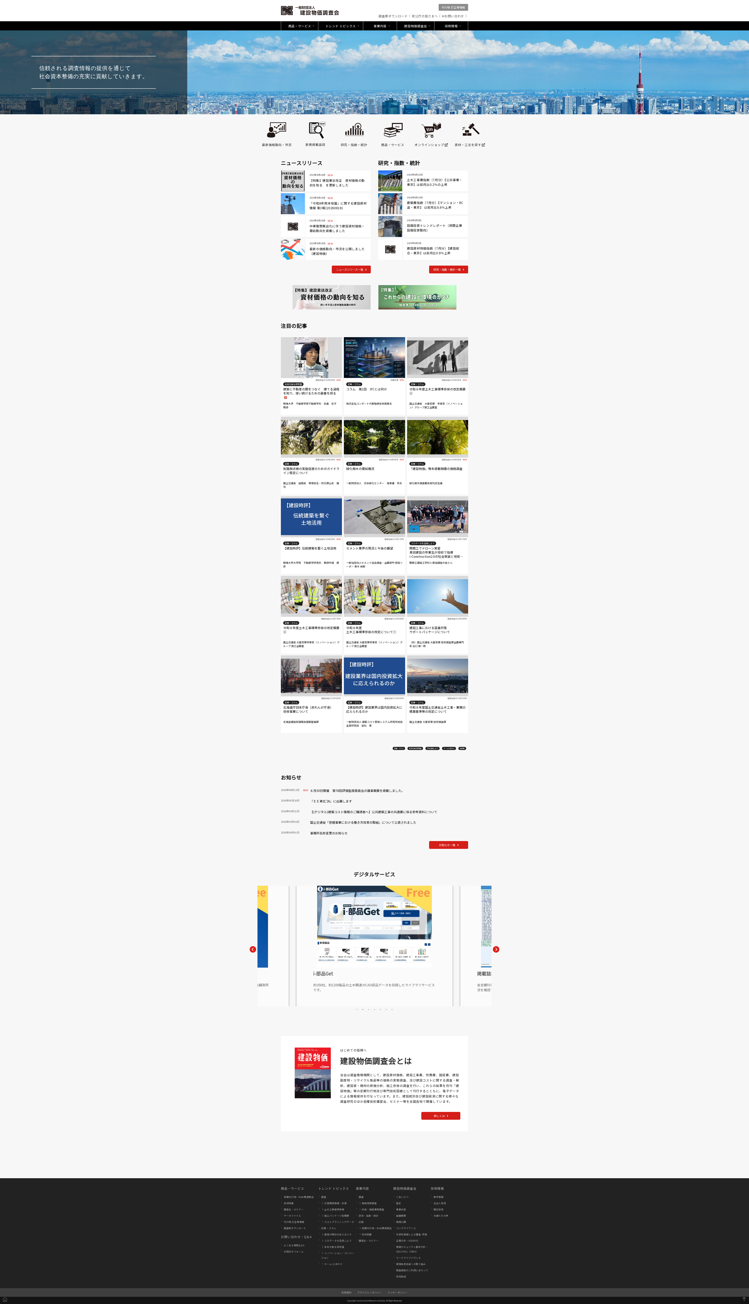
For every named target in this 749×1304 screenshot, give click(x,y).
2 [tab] (363, 1009)
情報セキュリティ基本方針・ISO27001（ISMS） (412, 1249)
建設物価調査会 (404, 1188)
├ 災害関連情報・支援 (334, 1203)
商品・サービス (292, 1188)
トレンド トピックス (333, 1188)
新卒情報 (439, 1197)
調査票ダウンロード (393, 16)
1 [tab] (357, 1009)
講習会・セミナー (294, 1209)
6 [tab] (386, 1009)
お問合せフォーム (294, 1251)
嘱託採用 (439, 1209)
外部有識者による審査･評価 (411, 1234)
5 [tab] (380, 1009)
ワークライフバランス (408, 1257)
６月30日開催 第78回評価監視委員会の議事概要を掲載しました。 (357, 790)
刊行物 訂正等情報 (453, 7)
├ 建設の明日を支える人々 (336, 1234)
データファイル (292, 1215)
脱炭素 (462, 748)
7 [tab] (392, 1009)
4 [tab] (374, 1009)
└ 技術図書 (365, 1234)
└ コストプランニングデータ (337, 1221)
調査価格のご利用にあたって (412, 1270)
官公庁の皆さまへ (425, 16)
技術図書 (289, 1203)
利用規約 (346, 1292)
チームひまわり (449, 748)
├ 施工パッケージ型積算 (335, 1215)
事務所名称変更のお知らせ (329, 833)
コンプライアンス (406, 1228)
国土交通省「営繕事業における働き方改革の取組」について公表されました (363, 822)
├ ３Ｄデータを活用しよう (336, 1240)
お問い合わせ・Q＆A (296, 1236)
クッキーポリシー (397, 1292)
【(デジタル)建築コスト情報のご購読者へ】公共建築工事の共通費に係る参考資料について (373, 812)
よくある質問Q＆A (294, 1245)
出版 (361, 1221)
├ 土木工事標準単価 (332, 1209)
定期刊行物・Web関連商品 (299, 1197)
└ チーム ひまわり (332, 1264)
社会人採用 (440, 1203)
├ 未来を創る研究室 (332, 1246)
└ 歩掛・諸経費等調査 (371, 1209)
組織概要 (401, 1215)
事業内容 (362, 1188)
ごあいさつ (402, 1197)
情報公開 (401, 1221)
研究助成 (401, 1276)
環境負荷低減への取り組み (411, 1264)
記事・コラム (399, 748)
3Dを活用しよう (432, 748)
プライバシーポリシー (369, 1292)
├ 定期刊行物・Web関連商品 (375, 1228)
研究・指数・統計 (368, 1215)
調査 (323, 1197)
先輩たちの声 (441, 1215)
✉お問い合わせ (453, 16)
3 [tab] (369, 1009)
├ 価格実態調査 (368, 1203)
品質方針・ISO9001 (407, 1240)
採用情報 (437, 1188)
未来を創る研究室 (415, 748)
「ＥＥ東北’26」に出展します (331, 801)
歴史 (398, 1203)
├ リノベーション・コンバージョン (337, 1255)
